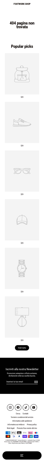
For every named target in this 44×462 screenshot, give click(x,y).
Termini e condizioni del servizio (22, 417)
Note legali (10, 428)
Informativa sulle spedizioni (22, 421)
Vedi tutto (22, 348)
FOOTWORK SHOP (22, 4)
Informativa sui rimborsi (15, 424)
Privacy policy (32, 424)
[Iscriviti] (36, 382)
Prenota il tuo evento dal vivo (27, 428)
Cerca (18, 414)
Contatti (25, 414)
